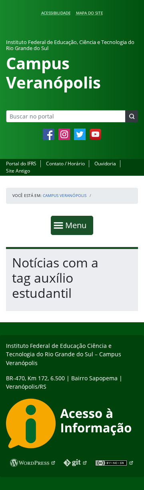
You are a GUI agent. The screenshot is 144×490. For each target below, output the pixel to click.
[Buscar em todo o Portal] (131, 116)
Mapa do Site (89, 13)
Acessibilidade (56, 13)
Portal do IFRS (21, 163)
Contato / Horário (65, 163)
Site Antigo (18, 170)
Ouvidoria (105, 163)
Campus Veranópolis (64, 195)
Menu (77, 225)
